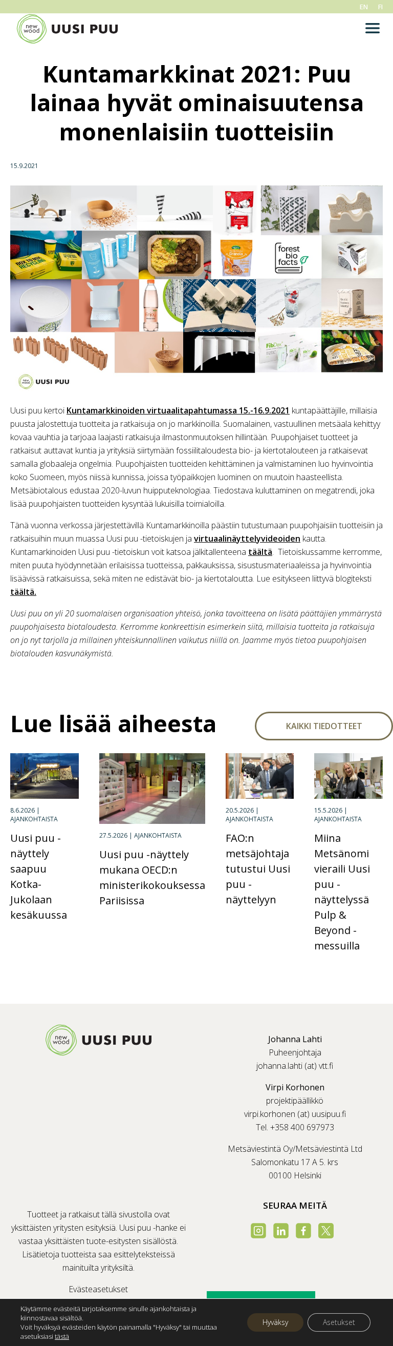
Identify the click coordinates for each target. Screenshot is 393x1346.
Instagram (258, 1230)
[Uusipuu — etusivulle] (98, 1053)
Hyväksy (275, 1322)
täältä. (23, 591)
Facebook (303, 1230)
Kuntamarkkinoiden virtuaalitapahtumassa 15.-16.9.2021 (178, 410)
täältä (260, 551)
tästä (62, 1336)
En (364, 6)
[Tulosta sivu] (81, 683)
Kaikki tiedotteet (324, 726)
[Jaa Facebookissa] (18, 683)
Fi (380, 6)
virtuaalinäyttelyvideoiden (247, 538)
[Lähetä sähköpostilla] (60, 683)
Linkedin (281, 1230)
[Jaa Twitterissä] (39, 683)
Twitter (326, 1230)
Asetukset (339, 1322)
